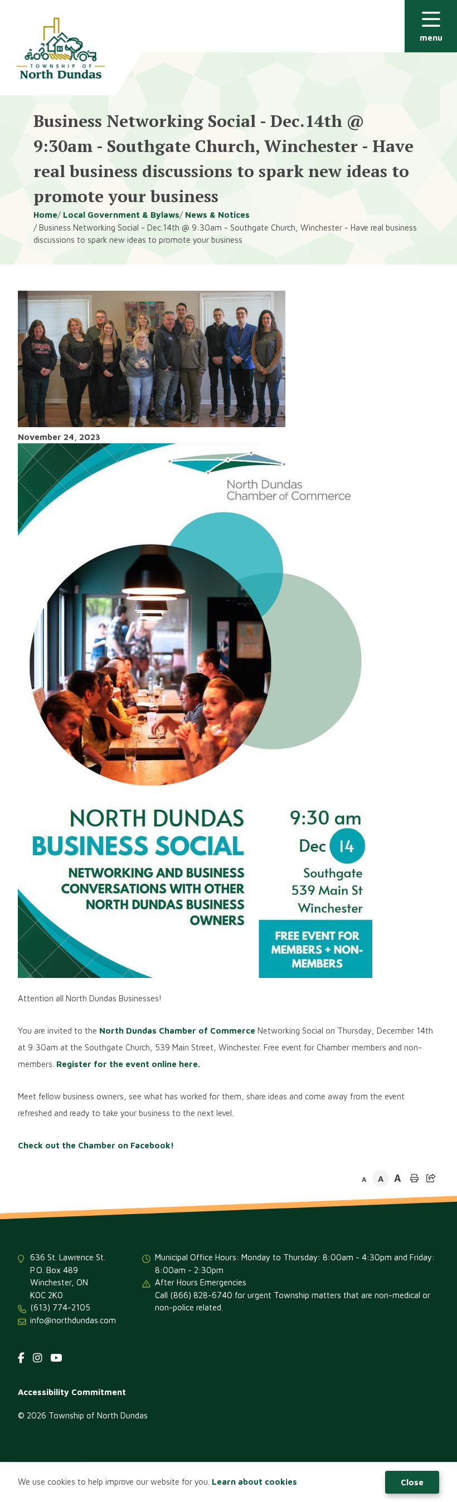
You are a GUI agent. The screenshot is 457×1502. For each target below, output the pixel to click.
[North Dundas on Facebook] (21, 1358)
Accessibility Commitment (72, 1392)
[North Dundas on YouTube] (56, 1358)
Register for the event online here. (128, 1064)
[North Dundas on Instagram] (37, 1358)
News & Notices (217, 214)
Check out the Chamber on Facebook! (96, 1145)
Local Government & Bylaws (121, 214)
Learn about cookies (254, 1481)
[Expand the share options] (430, 1178)
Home (45, 214)
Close (412, 1482)
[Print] (414, 1178)
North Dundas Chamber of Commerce (177, 1030)
